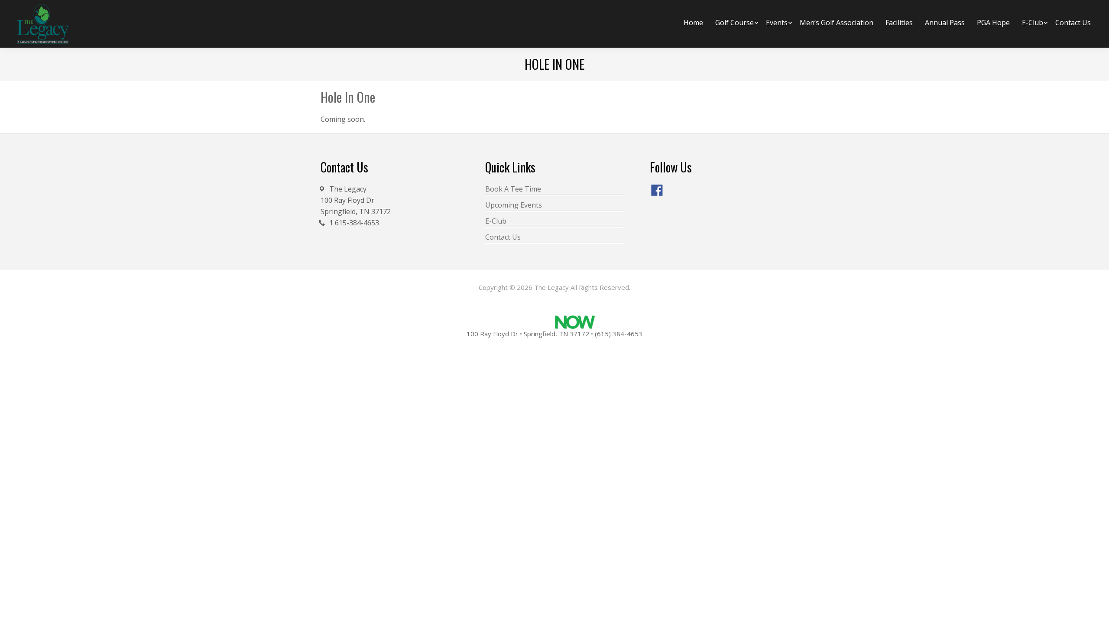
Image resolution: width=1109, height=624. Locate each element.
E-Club (495, 221)
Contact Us (503, 237)
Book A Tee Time (513, 189)
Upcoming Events (513, 205)
